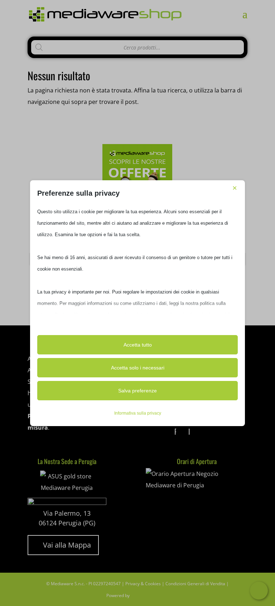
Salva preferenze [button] (137, 390)
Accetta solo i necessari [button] (137, 368)
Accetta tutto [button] (138, 345)
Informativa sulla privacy (137, 413)
